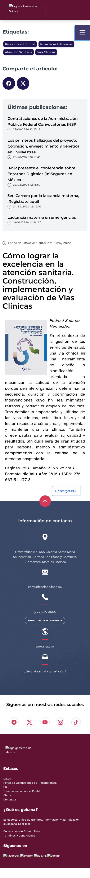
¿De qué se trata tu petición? (45, 671)
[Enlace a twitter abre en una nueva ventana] (26, 856)
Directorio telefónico (45, 620)
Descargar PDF (66, 491)
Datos (7, 778)
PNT (6, 787)
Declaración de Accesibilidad (22, 831)
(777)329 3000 (45, 612)
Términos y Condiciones (19, 835)
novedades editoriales (56, 44)
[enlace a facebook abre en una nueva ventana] (11, 856)
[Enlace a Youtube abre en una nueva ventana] (53, 856)
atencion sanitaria (18, 52)
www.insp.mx (45, 646)
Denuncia (9, 799)
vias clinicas (46, 52)
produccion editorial (20, 44)
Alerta (7, 795)
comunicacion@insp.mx (45, 587)
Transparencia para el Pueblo (22, 791)
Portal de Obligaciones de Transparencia (30, 783)
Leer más (24, 824)
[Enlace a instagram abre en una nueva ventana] (40, 856)
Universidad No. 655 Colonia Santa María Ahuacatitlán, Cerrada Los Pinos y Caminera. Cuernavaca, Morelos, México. (45, 557)
